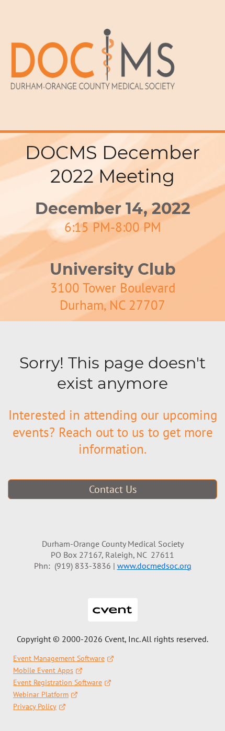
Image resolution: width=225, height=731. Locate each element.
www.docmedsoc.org (154, 565)
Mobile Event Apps (43, 670)
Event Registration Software (57, 682)
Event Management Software (59, 658)
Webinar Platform (41, 694)
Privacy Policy (35, 706)
